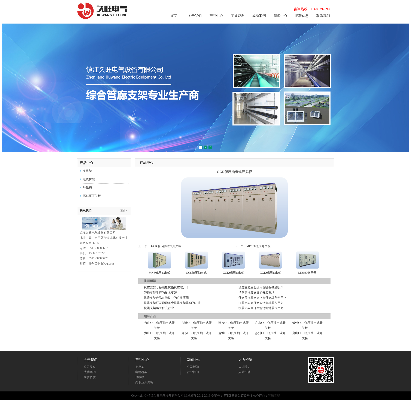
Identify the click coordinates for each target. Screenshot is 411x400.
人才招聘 (244, 372)
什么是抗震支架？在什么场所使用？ (262, 297)
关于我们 (195, 16)
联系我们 (323, 16)
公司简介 (90, 367)
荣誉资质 (237, 16)
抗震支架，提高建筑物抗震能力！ (166, 287)
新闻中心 (280, 16)
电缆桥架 (89, 179)
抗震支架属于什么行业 (159, 308)
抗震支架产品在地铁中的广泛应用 (166, 297)
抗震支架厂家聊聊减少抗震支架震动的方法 (172, 303)
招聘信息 (302, 16)
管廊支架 (274, 395)
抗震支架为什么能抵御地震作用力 (260, 303)
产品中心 (216, 16)
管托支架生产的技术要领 (160, 292)
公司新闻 (193, 367)
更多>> (124, 210)
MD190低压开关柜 (258, 246)
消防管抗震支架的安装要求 (256, 292)
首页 (173, 16)
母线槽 (87, 187)
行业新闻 (193, 372)
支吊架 (87, 170)
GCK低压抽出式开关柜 (166, 246)
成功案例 (259, 16)
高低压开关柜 (92, 196)
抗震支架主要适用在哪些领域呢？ (260, 287)
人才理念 (244, 367)
